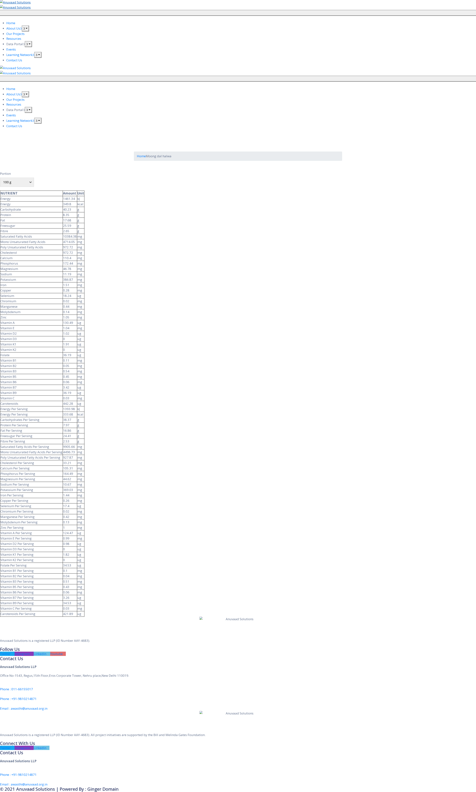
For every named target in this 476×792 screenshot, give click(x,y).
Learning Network (19, 55)
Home (10, 23)
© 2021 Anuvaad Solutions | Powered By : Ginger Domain (59, 789)
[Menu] (25, 28)
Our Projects (15, 34)
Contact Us (14, 60)
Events (11, 49)
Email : (23, 708)
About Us (13, 28)
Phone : (16, 689)
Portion (5, 173)
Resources (13, 38)
